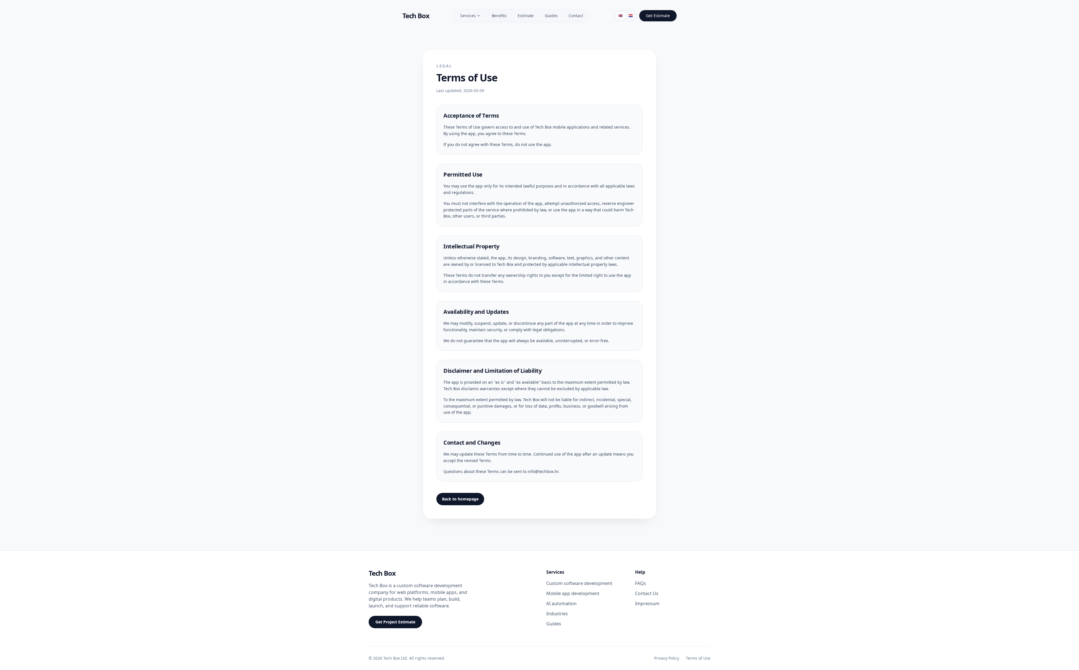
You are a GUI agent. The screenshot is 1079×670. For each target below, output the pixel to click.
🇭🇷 (631, 15)
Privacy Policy (666, 658)
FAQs (640, 583)
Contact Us (646, 593)
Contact (576, 15)
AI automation (561, 603)
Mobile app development (572, 593)
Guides (551, 15)
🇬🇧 (620, 15)
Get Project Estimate (395, 622)
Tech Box (382, 573)
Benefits (498, 15)
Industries (557, 613)
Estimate (526, 15)
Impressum (647, 603)
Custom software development (579, 583)
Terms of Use (698, 658)
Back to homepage (460, 499)
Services (467, 15)
